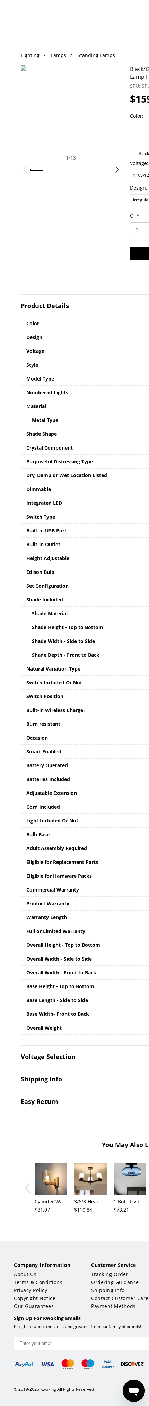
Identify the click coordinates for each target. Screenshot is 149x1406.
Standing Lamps (96, 55)
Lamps (58, 55)
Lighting (30, 55)
